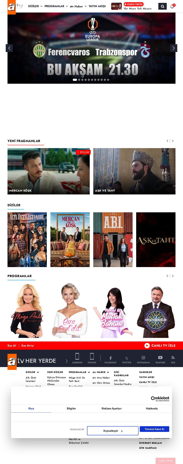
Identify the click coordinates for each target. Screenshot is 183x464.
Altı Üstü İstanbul (31, 379)
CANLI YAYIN (165, 461)
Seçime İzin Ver (77, 429)
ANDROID (77, 362)
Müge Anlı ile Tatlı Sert (77, 379)
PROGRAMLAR (54, 6)
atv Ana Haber (101, 377)
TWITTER (126, 362)
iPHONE (92, 362)
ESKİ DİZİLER (55, 372)
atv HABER (99, 372)
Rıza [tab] (31, 408)
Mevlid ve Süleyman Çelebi (79, 441)
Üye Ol (12, 345)
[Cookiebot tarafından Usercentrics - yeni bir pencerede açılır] (153, 399)
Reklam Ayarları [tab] (112, 408)
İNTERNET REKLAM (150, 443)
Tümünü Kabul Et (154, 429)
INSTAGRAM (143, 362)
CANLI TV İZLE (164, 345)
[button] (173, 48)
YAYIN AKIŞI (97, 6)
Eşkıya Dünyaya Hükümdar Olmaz (56, 381)
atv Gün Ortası (101, 383)
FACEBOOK (110, 362)
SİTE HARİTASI (148, 448)
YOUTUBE (160, 362)
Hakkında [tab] (152, 408)
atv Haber (76, 6)
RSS (173, 362)
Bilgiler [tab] (71, 408)
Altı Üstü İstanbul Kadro (122, 382)
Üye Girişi (27, 345)
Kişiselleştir (110, 430)
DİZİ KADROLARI (121, 374)
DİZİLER (33, 6)
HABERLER (145, 372)
